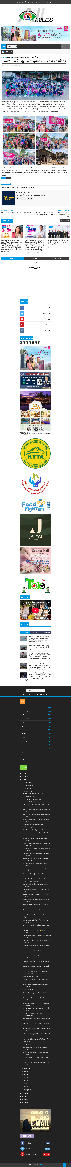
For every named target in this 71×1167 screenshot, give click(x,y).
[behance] (46, 2)
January (26, 1090)
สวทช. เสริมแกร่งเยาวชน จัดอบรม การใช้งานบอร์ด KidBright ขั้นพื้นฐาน (39, 647)
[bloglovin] (36, 2)
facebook (58, 259)
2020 (23, 1102)
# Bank (9, 178)
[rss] (43, 2)
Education (25, 745)
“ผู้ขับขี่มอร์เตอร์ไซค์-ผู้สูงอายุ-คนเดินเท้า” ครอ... (36, 830)
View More (66, 220)
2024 (23, 779)
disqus (35, 259)
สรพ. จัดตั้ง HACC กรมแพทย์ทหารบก (33, 990)
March (26, 1083)
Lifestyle (25, 711)
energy (24, 741)
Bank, (19, 65)
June (25, 1074)
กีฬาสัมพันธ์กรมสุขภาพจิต (30, 976)
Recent (35, 632)
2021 (23, 1099)
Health (24, 726)
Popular (25, 632)
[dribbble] (39, 2)
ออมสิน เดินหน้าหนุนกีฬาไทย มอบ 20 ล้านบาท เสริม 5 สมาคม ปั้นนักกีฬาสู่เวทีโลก (58, 242)
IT (22, 748)
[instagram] (50, 2)
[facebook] (25, 2)
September (27, 791)
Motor (24, 752)
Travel (24, 722)
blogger (12, 259)
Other (24, 715)
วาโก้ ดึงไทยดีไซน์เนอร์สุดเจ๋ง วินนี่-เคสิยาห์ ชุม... (37, 1039)
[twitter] (28, 2)
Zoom (24, 707)
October (26, 788)
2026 (23, 773)
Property (25, 733)
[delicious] (54, 2)
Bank (8, 57)
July (25, 1071)
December (27, 782)
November (27, 785)
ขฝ (23, 760)
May (25, 1077)
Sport (24, 737)
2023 (23, 1093)
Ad (22, 756)
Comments (46, 632)
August (26, 1068)
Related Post (7, 221)
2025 (23, 776)
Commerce (26, 718)
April (25, 1080)
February (26, 1086)
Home (4, 57)
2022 (23, 1096)
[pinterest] (32, 2)
